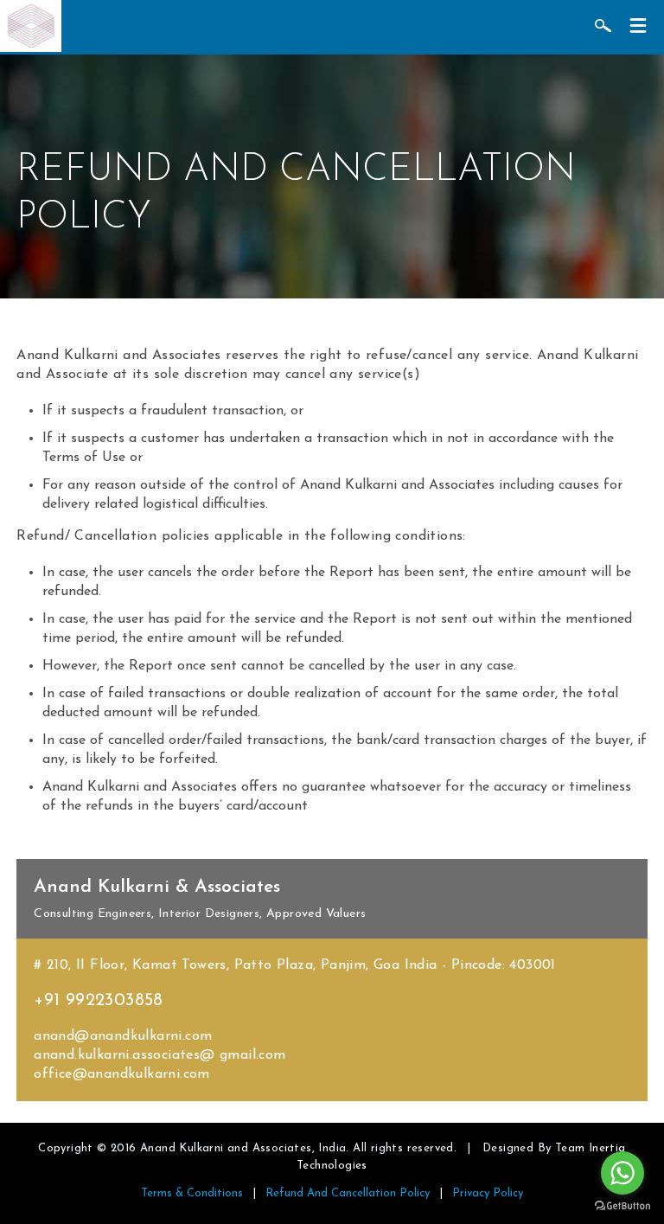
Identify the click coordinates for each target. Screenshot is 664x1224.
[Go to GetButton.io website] (622, 1206)
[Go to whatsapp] (622, 1173)
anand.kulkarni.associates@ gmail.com (159, 1055)
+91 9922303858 (98, 1000)
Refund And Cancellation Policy (347, 1193)
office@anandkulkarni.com (122, 1074)
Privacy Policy (487, 1193)
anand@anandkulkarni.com (123, 1036)
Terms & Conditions (192, 1193)
